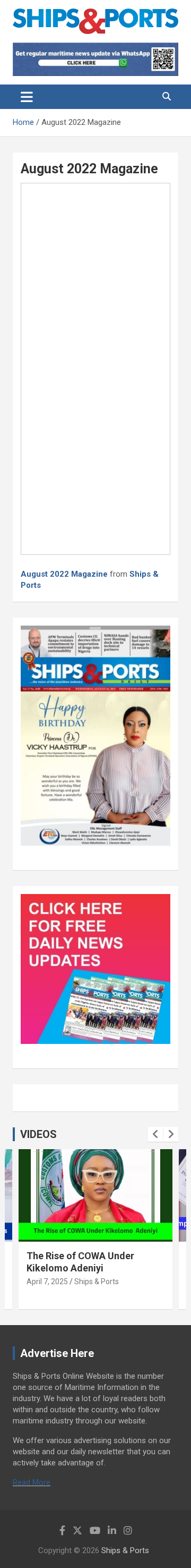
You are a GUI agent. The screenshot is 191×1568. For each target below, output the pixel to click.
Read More (31, 1482)
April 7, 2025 (47, 1281)
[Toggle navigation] (27, 97)
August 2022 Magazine (64, 574)
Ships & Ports (96, 1281)
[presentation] (155, 1134)
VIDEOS (38, 1134)
